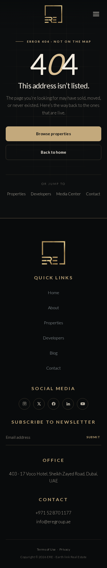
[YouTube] (82, 404)
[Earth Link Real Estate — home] (53, 14)
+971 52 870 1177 (53, 512)
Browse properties (53, 133)
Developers (41, 193)
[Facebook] (53, 404)
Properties (16, 193)
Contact (93, 193)
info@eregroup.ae (53, 521)
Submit (93, 437)
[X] (39, 404)
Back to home (53, 152)
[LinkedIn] (68, 404)
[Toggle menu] (96, 14)
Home (53, 292)
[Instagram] (24, 404)
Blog (53, 352)
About (53, 307)
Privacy (64, 549)
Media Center (68, 193)
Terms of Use (46, 549)
